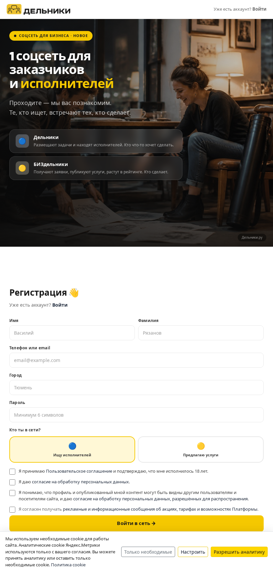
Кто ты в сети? (25, 430)
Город (15, 375)
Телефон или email (29, 348)
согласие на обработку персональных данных (80, 482)
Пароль (17, 402)
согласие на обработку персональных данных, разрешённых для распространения (160, 499)
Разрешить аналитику (239, 552)
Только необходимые (148, 552)
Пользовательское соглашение (79, 471)
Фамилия (148, 320)
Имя (14, 320)
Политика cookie (68, 565)
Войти (60, 305)
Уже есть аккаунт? (240, 9)
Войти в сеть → (136, 523)
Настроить (193, 552)
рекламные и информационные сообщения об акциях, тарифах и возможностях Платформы (160, 509)
